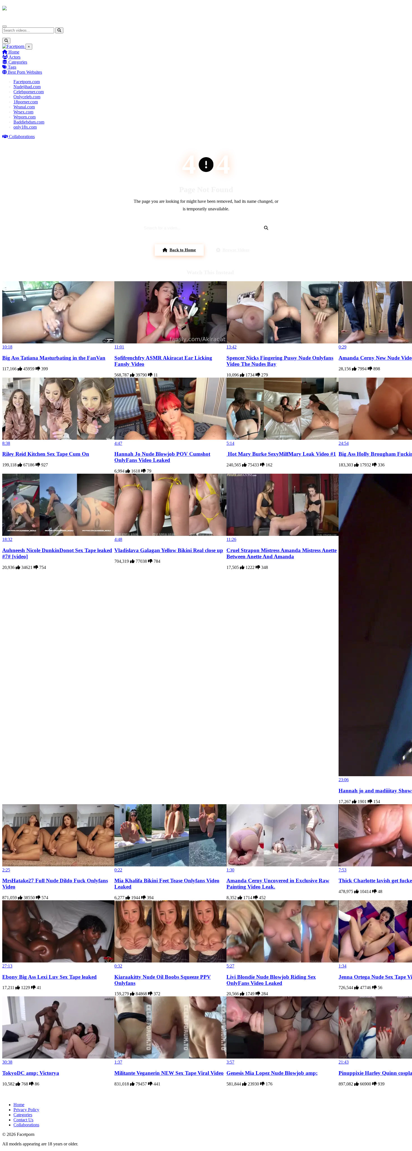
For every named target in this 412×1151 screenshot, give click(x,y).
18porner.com (25, 101)
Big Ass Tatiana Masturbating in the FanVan (53, 358)
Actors (14, 57)
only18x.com (25, 127)
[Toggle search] (6, 41)
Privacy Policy (26, 1109)
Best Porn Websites (24, 72)
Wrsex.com (23, 112)
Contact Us (23, 1119)
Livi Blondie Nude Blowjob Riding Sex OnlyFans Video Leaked (271, 980)
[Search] (59, 30)
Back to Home (183, 250)
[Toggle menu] (4, 26)
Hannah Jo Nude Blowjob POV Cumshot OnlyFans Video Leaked (162, 457)
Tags (11, 67)
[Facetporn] (24, 11)
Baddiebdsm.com (28, 122)
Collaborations (21, 136)
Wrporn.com (24, 117)
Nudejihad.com (27, 86)
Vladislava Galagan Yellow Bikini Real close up (168, 550)
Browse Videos (236, 250)
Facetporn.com (26, 81)
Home (13, 52)
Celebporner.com (28, 91)
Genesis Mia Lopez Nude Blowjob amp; (272, 1073)
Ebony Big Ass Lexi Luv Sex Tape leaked (49, 977)
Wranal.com (24, 106)
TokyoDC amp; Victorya (30, 1073)
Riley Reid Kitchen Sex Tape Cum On (45, 454)
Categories (17, 62)
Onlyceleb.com (26, 96)
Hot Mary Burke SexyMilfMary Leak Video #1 (281, 454)
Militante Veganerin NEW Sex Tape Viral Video (169, 1073)
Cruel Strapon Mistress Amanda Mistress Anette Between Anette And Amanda (281, 553)
